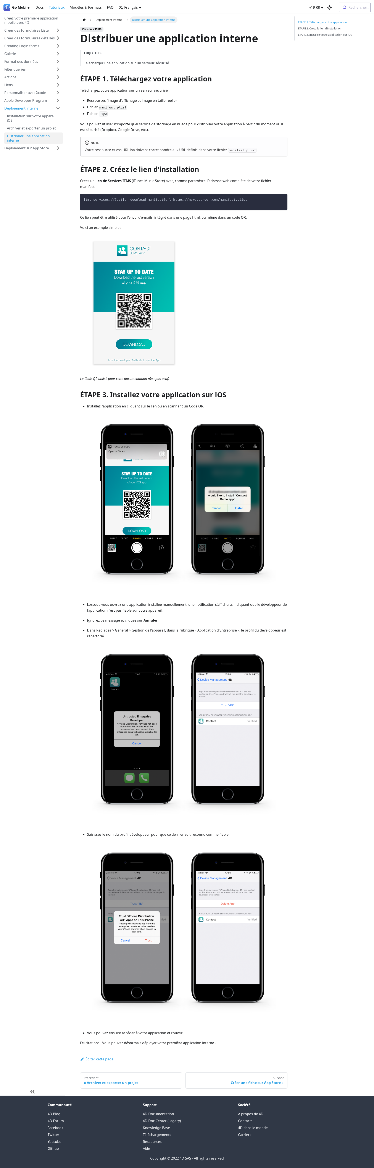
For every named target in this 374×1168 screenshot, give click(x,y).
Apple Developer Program (25, 100)
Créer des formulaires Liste (26, 30)
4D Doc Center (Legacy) (162, 1120)
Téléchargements (157, 1134)
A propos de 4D (250, 1113)
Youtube (54, 1141)
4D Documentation (158, 1113)
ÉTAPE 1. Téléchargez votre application (322, 22)
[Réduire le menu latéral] (32, 1091)
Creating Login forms (21, 46)
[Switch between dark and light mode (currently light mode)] (329, 7)
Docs (39, 7)
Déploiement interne (21, 108)
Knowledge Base (156, 1127)
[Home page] (84, 19)
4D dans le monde (253, 1127)
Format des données (21, 61)
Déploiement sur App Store (26, 148)
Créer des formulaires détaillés (29, 38)
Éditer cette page (99, 1059)
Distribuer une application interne (28, 138)
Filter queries (15, 69)
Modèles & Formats (86, 7)
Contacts (245, 1120)
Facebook (55, 1127)
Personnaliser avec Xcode (25, 92)
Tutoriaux (56, 7)
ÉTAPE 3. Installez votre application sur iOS (325, 35)
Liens (8, 84)
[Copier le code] (282, 199)
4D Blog (54, 1113)
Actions (10, 77)
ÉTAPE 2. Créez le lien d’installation (320, 28)
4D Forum (56, 1120)
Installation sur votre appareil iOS (31, 118)
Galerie (10, 53)
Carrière (244, 1134)
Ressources (152, 1141)
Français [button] (131, 7)
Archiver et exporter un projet (31, 128)
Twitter (53, 1134)
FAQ (110, 7)
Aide (146, 1148)
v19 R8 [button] (314, 7)
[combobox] (355, 7)
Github (53, 1148)
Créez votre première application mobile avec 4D (31, 20)
